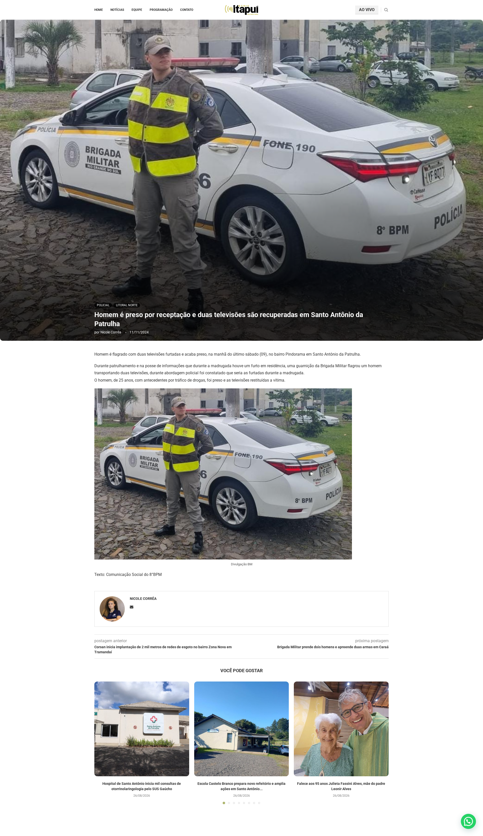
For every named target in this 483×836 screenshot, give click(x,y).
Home (98, 10)
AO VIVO (367, 9)
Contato (186, 10)
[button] (101, 742)
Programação (161, 10)
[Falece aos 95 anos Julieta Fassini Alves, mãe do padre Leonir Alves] (341, 729)
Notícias (117, 10)
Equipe (137, 10)
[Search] (386, 10)
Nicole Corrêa (110, 332)
